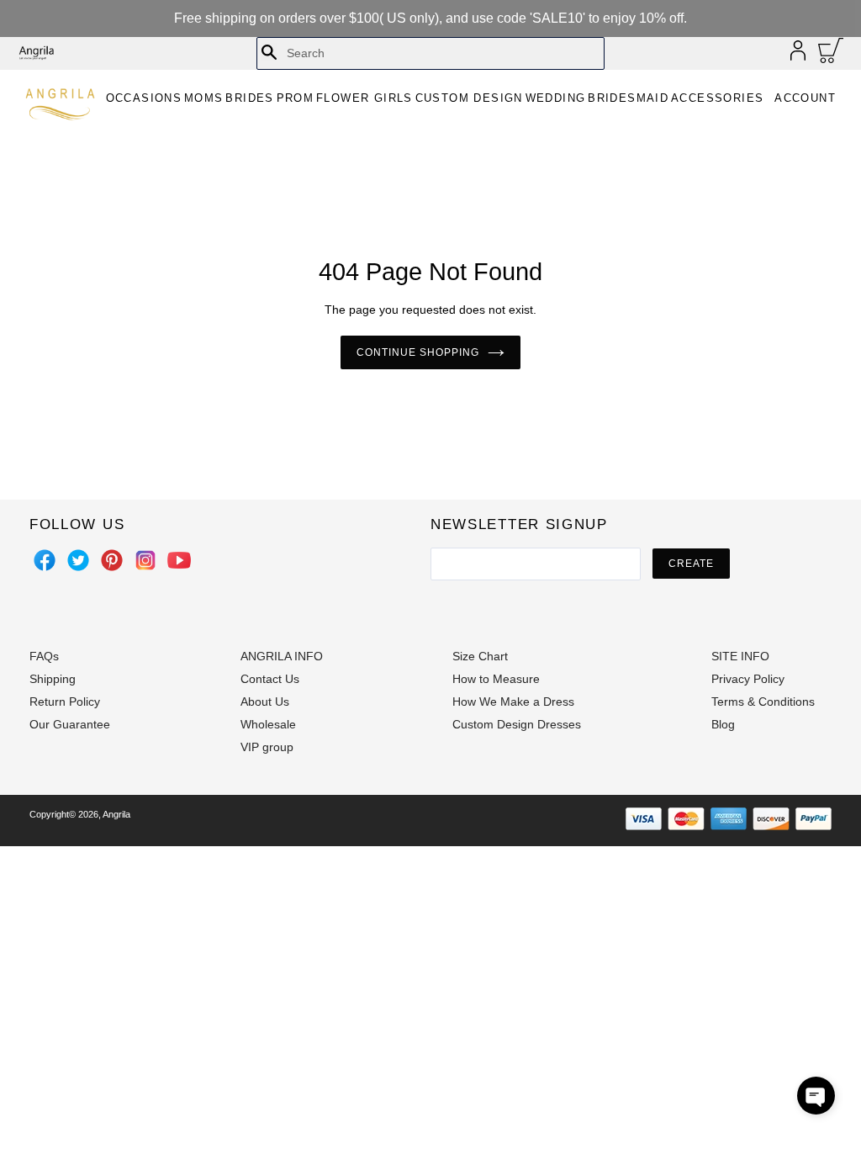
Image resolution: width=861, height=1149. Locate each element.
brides (249, 98)
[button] (816, 1096)
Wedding (556, 98)
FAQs (44, 656)
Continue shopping (417, 352)
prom (295, 98)
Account (805, 98)
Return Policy (64, 701)
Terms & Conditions (763, 701)
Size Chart (480, 656)
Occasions (144, 98)
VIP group (266, 747)
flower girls (364, 98)
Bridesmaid (628, 98)
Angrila (116, 814)
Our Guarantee (69, 724)
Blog (723, 724)
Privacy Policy (747, 679)
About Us (264, 701)
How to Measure (496, 679)
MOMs (204, 98)
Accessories (717, 98)
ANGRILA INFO (281, 656)
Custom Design (469, 98)
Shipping (52, 679)
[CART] (831, 55)
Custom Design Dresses (516, 724)
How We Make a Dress (513, 701)
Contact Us (269, 679)
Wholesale (268, 724)
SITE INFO (740, 656)
